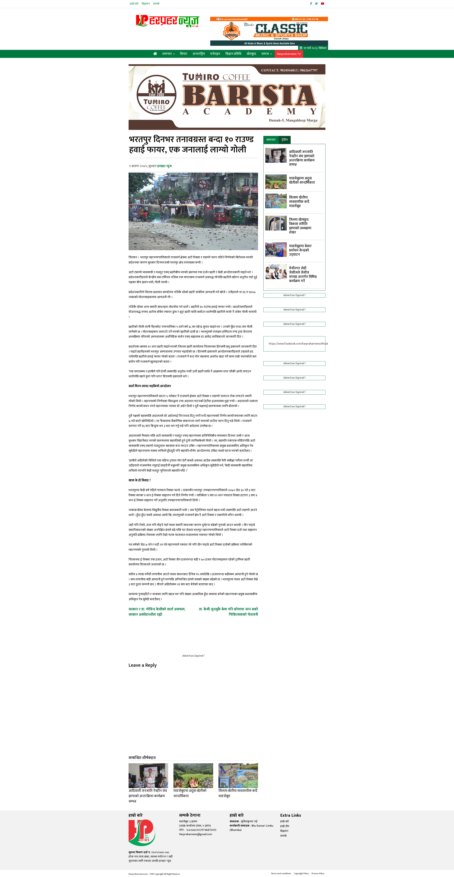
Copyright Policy (301, 873)
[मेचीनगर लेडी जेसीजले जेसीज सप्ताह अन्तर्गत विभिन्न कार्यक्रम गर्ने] (276, 271)
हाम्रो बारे (134, 3)
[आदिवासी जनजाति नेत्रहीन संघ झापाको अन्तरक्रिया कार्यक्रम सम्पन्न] (276, 155)
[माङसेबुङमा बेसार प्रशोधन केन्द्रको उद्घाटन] (276, 249)
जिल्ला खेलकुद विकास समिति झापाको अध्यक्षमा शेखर (300, 226)
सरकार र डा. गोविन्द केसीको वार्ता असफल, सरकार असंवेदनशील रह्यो (157, 612)
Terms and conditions (281, 873)
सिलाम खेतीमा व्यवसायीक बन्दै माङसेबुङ (299, 201)
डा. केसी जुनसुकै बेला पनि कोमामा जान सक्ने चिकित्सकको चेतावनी (228, 612)
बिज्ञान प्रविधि (233, 54)
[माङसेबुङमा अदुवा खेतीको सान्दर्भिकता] (276, 181)
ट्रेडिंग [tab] (285, 139)
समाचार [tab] (271, 139)
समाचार (167, 54)
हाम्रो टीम (284, 826)
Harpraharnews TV (289, 54)
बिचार (183, 54)
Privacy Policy (318, 873)
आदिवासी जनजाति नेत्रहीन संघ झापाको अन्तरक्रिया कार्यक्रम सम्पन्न (302, 158)
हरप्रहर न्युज (164, 166)
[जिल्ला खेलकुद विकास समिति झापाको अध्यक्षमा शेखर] (276, 223)
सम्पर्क (156, 3)
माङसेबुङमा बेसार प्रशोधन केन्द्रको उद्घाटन (300, 250)
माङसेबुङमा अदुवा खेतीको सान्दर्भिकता (302, 180)
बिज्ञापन (146, 3)
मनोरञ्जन (215, 54)
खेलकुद (251, 54)
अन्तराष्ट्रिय (199, 54)
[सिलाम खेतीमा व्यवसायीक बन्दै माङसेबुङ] (276, 200)
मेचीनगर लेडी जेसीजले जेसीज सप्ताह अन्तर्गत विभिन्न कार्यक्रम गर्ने (303, 274)
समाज (265, 54)
